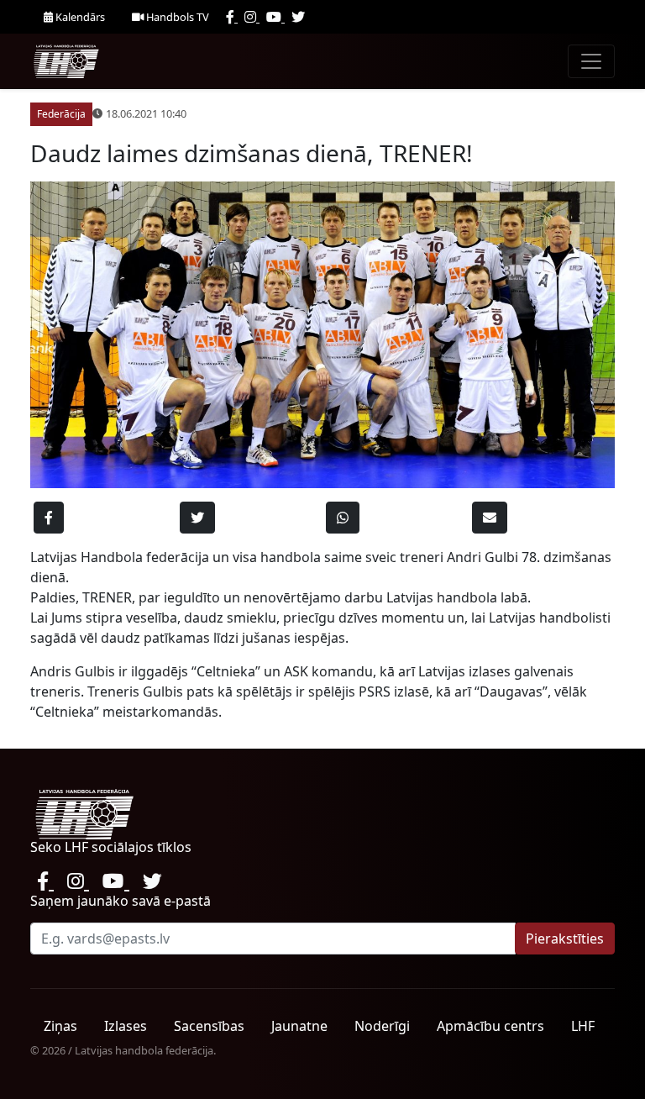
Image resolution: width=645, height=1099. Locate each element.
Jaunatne (299, 1026)
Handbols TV (176, 16)
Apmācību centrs (490, 1026)
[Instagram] (252, 17)
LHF (583, 1026)
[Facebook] (232, 17)
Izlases (125, 1026)
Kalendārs (79, 16)
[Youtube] (275, 17)
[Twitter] (298, 17)
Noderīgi (382, 1026)
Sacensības (209, 1026)
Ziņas (60, 1026)
